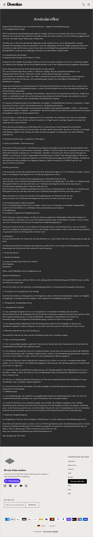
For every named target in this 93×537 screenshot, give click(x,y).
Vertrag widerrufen (77, 481)
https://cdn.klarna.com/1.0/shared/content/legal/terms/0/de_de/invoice (27, 181)
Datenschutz (72, 465)
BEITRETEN (32, 505)
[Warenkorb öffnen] (88, 4)
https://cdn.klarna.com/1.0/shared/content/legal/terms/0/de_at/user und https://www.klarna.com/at (37, 198)
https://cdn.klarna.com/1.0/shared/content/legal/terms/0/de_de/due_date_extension (52, 184)
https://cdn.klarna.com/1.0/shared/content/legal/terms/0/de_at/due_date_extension (52, 191)
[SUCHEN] (83, 4)
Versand (70, 469)
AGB (69, 473)
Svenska (52, 526)
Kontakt (70, 477)
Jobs (69, 489)
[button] (5, 4)
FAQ (69, 485)
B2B (69, 493)
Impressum (71, 461)
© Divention (37, 532)
